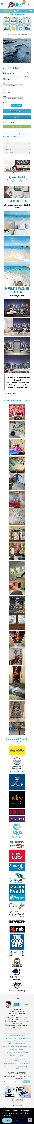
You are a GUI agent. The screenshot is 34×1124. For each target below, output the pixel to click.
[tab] (17, 140)
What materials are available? (17, 1035)
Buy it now (17, 117)
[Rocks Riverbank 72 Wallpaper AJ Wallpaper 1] (17, 50)
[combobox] (29, 4)
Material (5, 96)
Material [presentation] (6, 144)
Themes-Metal (17, 136)
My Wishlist (21, 11)
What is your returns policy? (17, 1055)
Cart (29, 11)
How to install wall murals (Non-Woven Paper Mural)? (17, 1063)
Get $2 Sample (7, 11)
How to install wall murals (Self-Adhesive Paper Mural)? (17, 1067)
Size (4, 83)
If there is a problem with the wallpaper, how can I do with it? (17, 1059)
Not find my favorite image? (17, 1049)
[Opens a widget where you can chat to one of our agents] (7, 1120)
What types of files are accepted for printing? (17, 1052)
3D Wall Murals (14, 134)
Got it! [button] (17, 1120)
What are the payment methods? (17, 1043)
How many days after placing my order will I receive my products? (17, 1039)
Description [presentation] (8, 141)
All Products (22, 134)
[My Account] (15, 11)
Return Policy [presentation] (8, 153)
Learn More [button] (7, 1115)
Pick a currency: (17, 1105)
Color (4, 90)
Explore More (17, 741)
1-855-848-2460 (19, 14)
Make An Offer (17, 126)
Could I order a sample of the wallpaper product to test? (17, 1046)
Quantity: (6, 103)
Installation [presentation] (7, 150)
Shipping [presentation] (6, 147)
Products (13, 34)
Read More (27, 400)
